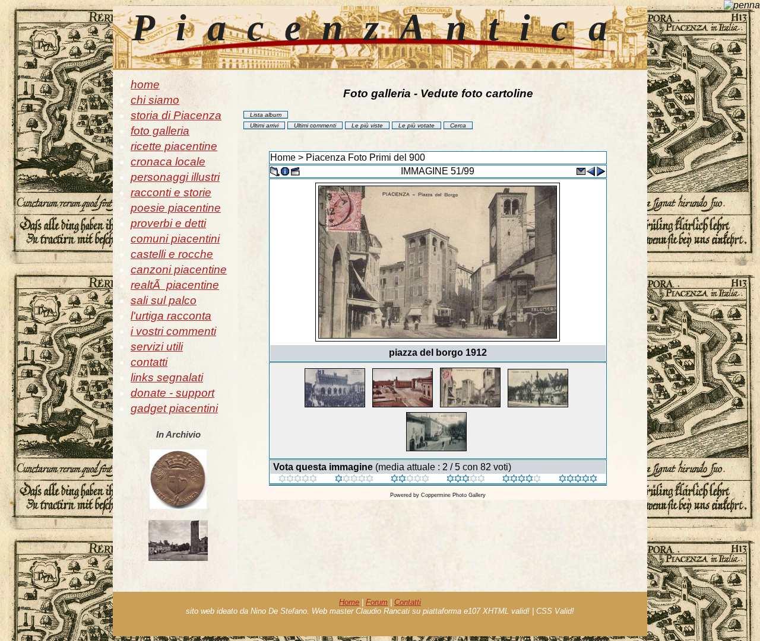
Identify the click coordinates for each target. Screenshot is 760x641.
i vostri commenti (173, 331)
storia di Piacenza (176, 115)
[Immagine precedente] (591, 170)
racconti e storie (171, 192)
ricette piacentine (174, 146)
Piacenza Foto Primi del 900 (365, 157)
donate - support (172, 393)
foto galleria (160, 131)
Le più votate (416, 125)
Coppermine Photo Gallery (453, 495)
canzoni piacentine (179, 269)
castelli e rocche (172, 254)
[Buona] (465, 479)
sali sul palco (164, 300)
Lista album (265, 114)
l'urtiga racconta (171, 316)
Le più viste (367, 125)
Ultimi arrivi (264, 125)
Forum (377, 602)
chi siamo (155, 100)
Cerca (458, 125)
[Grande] (578, 479)
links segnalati (167, 377)
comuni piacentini (175, 238)
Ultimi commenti (315, 125)
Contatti (407, 602)
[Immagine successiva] (601, 170)
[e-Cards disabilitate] (580, 170)
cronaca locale (168, 161)
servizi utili (157, 346)
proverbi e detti (168, 223)
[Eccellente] (521, 479)
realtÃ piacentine (175, 285)
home (145, 84)
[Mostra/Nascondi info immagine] (285, 170)
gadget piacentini (174, 408)
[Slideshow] (295, 170)
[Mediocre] (354, 479)
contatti (149, 362)
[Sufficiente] (410, 479)
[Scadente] (297, 479)
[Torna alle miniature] (275, 170)
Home (283, 157)
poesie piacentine (176, 208)
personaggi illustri (175, 177)
